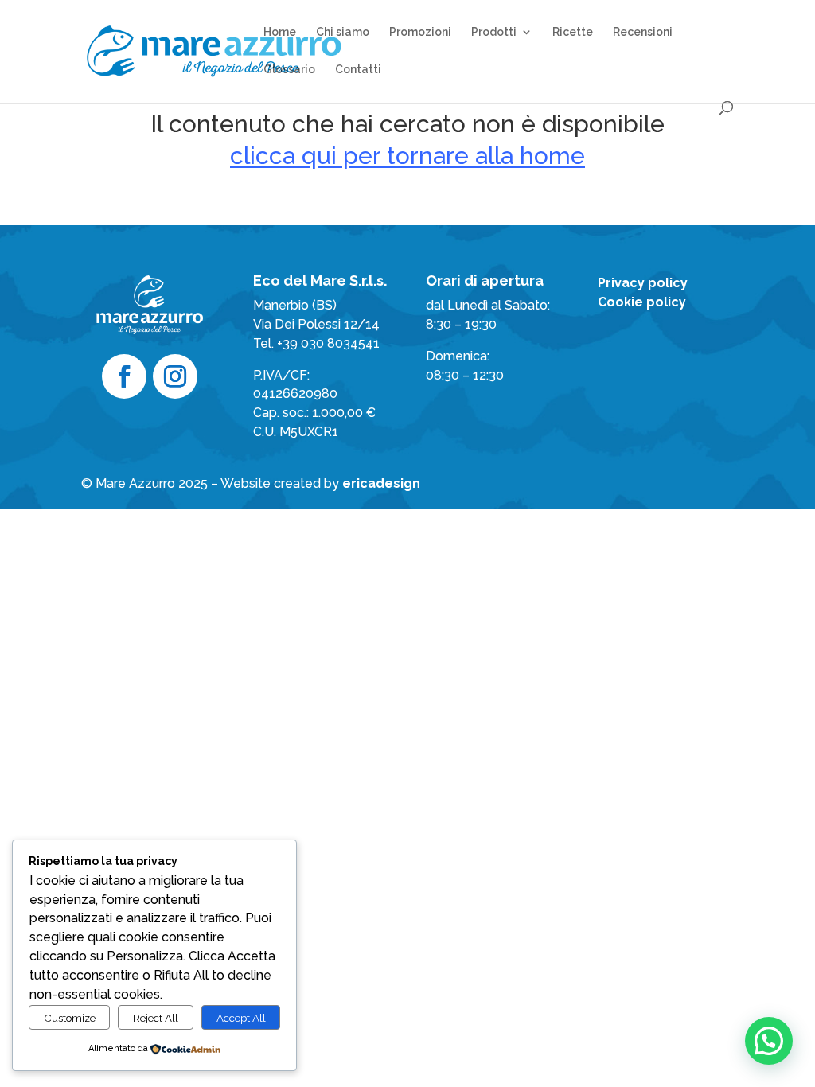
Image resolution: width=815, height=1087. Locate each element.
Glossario (289, 70)
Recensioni (643, 32)
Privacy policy (643, 282)
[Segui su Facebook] (124, 376)
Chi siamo (342, 32)
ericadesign (381, 483)
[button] (769, 1041)
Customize (70, 1017)
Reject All (155, 1017)
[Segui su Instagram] (175, 376)
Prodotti (494, 32)
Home (279, 32)
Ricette (572, 32)
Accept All (241, 1017)
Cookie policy (642, 302)
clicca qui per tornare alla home (407, 155)
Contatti (358, 70)
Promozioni (420, 32)
